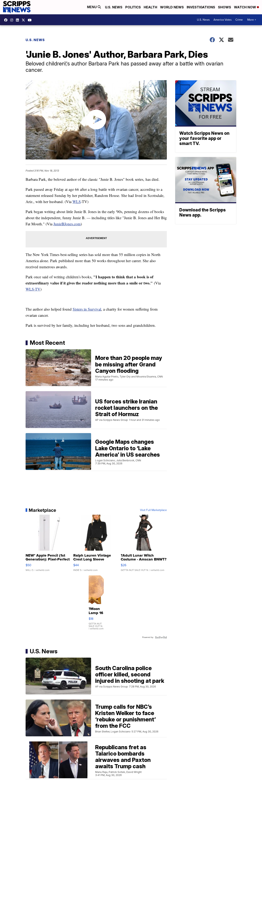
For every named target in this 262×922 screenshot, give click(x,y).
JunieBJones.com (67, 223)
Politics (133, 7)
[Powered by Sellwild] (161, 637)
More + (251, 20)
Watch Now (245, 7)
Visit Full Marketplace (153, 510)
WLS (76, 201)
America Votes (222, 20)
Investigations (201, 7)
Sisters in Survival (87, 309)
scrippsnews (6, 20)
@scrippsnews (31, 20)
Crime (239, 20)
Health (150, 7)
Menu (92, 7)
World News (172, 7)
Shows (224, 7)
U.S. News (113, 7)
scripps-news (18, 20)
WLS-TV (33, 289)
